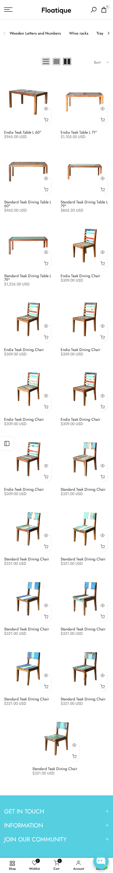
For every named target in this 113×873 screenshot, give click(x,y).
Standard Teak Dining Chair (83, 489)
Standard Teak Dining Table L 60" (27, 204)
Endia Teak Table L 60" (22, 132)
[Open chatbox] (101, 861)
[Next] (108, 33)
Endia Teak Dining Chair (80, 276)
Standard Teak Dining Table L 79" (84, 204)
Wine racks (78, 33)
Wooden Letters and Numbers (35, 33)
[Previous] (4, 33)
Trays (101, 33)
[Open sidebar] (7, 443)
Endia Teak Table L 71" (79, 132)
